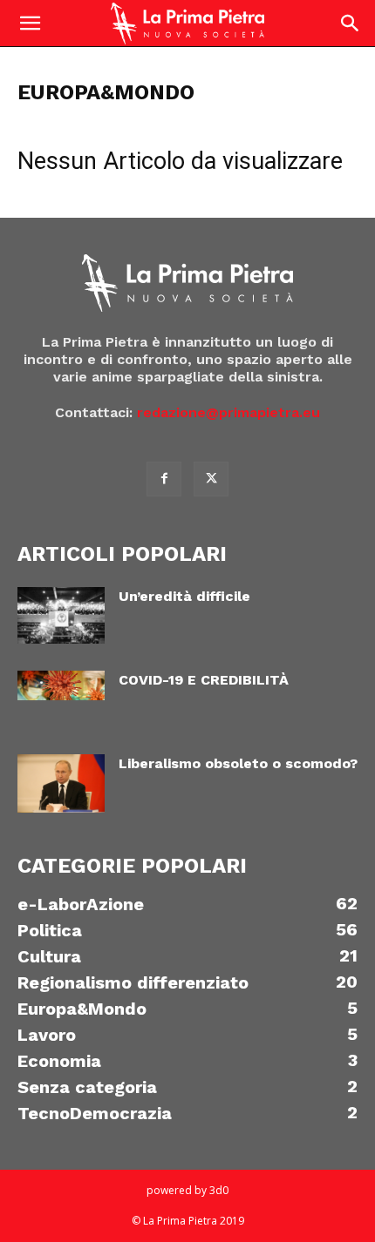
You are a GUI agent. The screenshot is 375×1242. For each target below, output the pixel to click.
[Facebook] (164, 479)
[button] (30, 23)
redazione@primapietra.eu (228, 412)
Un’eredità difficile (184, 596)
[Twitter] (211, 479)
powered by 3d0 (187, 1190)
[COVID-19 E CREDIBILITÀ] (61, 685)
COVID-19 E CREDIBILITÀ (204, 680)
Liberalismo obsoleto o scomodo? (238, 763)
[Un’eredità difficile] (61, 615)
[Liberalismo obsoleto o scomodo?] (61, 783)
